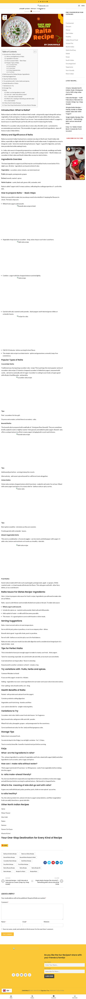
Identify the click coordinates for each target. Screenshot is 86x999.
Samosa (3, 825)
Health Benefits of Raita (10, 83)
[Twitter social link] (41, 2)
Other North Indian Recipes (12, 103)
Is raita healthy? (10, 100)
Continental (70, 23)
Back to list (32, 881)
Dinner (68, 30)
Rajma (3, 821)
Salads (68, 53)
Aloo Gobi (4, 817)
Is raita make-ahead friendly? (14, 96)
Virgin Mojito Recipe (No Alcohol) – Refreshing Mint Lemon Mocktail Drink (75, 120)
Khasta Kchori (5, 833)
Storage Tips (7, 88)
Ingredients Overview (12, 58)
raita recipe (23, 868)
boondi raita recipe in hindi (28, 857)
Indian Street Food (72, 40)
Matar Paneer (5, 813)
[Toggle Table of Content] (34, 51)
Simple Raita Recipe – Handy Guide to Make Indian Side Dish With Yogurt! (74, 110)
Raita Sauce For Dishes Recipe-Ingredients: (16, 74)
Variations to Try (8, 85)
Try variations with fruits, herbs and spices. (16, 81)
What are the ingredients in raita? (15, 92)
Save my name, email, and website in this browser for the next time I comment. (28, 929)
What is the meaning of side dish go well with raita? (20, 98)
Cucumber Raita (13, 64)
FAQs (5, 90)
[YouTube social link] (21, 975)
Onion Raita (12, 68)
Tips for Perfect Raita (10, 79)
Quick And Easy (71, 50)
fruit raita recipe (23, 864)
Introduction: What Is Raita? (12, 54)
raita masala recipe (9, 868)
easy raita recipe (8, 864)
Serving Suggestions (9, 76)
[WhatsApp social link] (29, 975)
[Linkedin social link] (45, 2)
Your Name (47, 962)
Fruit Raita (11, 72)
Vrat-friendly (70, 70)
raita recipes (7, 871)
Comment (5, 902)
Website (46, 922)
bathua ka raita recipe (10, 853)
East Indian (69, 33)
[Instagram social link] (17, 975)
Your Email (47, 968)
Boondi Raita (12, 66)
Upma (3, 809)
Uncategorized (71, 63)
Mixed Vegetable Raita (14, 70)
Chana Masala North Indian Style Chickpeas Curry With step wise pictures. (74, 91)
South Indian (70, 60)
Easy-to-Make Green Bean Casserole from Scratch (74, 129)
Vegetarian (69, 67)
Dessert (68, 26)
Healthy (68, 37)
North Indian (70, 47)
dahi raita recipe (26, 861)
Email (25, 922)
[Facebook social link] (39, 2)
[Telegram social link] (47, 2)
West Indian (70, 74)
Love (5, 845)
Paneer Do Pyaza (6, 829)
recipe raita (33, 871)
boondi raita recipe (9, 857)
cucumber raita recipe (10, 861)
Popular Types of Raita (12, 62)
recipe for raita (20, 871)
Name (3, 922)
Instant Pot (69, 43)
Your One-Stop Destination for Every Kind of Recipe (20, 105)
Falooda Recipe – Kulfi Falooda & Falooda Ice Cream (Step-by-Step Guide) (74, 101)
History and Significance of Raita (15, 56)
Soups (68, 57)
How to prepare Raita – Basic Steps (16, 60)
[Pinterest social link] (43, 2)
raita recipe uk (36, 868)
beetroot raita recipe (28, 853)
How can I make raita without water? (16, 94)
